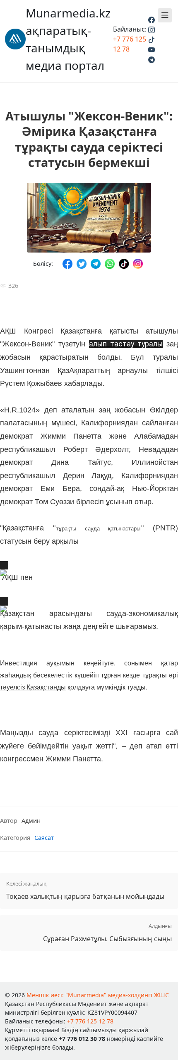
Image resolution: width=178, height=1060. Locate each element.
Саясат (44, 838)
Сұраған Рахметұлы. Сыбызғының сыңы (107, 932)
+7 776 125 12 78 (90, 1021)
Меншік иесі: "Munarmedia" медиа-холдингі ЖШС (97, 995)
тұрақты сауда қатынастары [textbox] (98, 528)
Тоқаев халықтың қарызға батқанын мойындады (85, 890)
